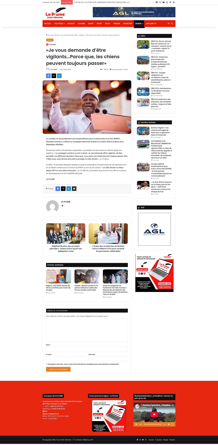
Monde (138, 23)
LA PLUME (53, 69)
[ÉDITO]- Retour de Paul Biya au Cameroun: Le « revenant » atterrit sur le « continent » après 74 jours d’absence (161, 46)
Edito (107, 23)
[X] (54, 76)
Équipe (165, 440)
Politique (58, 23)
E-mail (49, 354)
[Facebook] (48, 76)
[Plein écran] (172, 424)
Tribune (116, 23)
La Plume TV (151, 23)
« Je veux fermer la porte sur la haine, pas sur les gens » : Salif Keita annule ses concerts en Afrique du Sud (161, 187)
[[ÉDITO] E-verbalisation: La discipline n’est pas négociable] (143, 91)
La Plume (78, 440)
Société (70, 23)
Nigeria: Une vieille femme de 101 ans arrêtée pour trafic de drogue (58, 287)
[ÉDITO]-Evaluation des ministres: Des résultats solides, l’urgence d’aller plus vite (161, 103)
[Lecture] (136, 424)
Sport (99, 23)
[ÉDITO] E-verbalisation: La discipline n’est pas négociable (161, 90)
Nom (48, 345)
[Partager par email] (74, 188)
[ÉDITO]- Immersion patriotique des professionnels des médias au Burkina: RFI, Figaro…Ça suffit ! (160, 62)
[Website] (62, 205)
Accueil (47, 23)
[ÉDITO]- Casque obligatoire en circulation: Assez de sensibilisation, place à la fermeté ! (160, 77)
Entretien (127, 23)
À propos (158, 440)
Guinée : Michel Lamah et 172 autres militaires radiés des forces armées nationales (86, 287)
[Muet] (169, 424)
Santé (91, 23)
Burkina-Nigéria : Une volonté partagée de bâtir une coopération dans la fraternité (160, 131)
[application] (154, 415)
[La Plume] (56, 13)
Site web (92, 354)
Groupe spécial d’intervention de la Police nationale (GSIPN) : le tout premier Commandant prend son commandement (161, 170)
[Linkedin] (59, 76)
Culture (81, 23)
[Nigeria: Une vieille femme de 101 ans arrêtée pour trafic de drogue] (58, 276)
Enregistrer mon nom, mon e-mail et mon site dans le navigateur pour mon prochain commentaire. (83, 364)
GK (92, 440)
